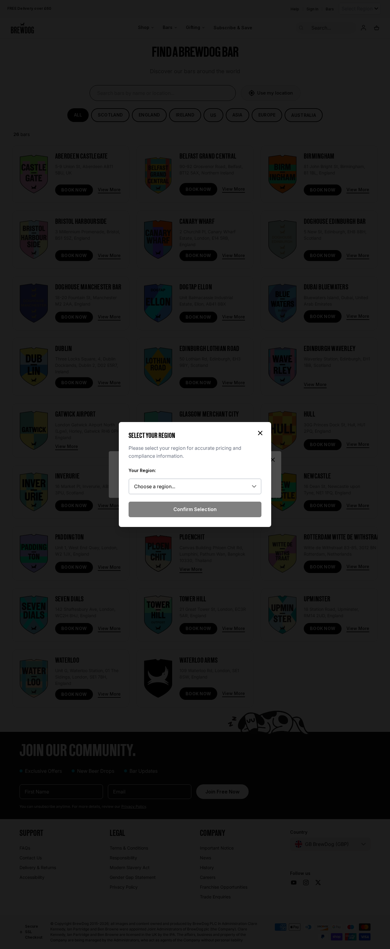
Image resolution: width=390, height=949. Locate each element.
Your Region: (142, 470)
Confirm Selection (195, 509)
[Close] (260, 433)
